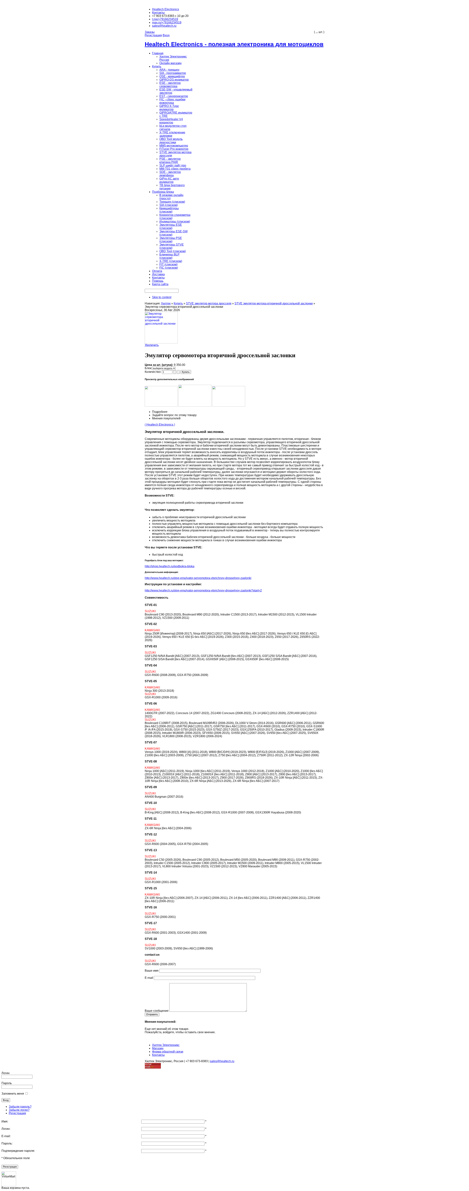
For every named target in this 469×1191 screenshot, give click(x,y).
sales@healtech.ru (222, 1061)
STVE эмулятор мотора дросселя (208, 303)
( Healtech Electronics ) (160, 424)
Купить (178, 303)
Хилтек (166, 303)
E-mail (149, 977)
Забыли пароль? (20, 1106)
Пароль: (6, 1143)
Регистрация (17, 1113)
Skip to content (161, 297)
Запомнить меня (12, 1093)
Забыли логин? (19, 1109)
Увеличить (152, 345)
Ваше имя (151, 970)
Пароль (6, 1083)
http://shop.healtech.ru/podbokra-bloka (169, 566)
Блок (148, 368)
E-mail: (6, 1136)
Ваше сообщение (157, 1010)
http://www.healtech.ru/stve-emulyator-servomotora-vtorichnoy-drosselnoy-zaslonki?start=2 (203, 590)
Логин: (5, 1128)
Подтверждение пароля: (18, 1150)
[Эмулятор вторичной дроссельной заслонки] (161, 405)
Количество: (153, 371)
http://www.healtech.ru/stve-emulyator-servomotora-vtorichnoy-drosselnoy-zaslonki (198, 578)
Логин (5, 1073)
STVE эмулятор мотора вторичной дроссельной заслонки (273, 303)
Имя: (4, 1121)
